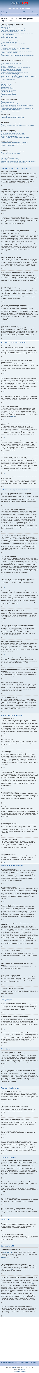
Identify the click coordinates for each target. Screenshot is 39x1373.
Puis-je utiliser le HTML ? (6, 85)
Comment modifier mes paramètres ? (9, 42)
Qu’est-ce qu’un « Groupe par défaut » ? (10, 109)
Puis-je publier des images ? (7, 88)
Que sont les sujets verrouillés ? (8, 94)
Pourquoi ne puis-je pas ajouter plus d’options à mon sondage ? (15, 67)
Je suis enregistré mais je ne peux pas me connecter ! (13, 30)
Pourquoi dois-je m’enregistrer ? (8, 25)
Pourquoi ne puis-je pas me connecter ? (10, 31)
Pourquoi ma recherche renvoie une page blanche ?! (13, 134)
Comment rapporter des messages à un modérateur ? (13, 75)
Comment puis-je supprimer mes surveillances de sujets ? (14, 147)
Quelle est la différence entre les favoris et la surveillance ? (14, 142)
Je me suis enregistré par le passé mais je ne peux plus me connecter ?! (17, 33)
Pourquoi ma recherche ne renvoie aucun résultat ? (13, 133)
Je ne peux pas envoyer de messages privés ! (11, 116)
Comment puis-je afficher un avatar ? (9, 52)
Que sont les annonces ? (6, 91)
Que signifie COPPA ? (6, 27)
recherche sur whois (27, 1284)
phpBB (12, 416)
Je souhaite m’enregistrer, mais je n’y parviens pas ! (13, 28)
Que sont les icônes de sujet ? (8, 96)
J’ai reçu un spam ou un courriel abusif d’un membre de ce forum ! (16, 119)
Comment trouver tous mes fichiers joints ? (11, 153)
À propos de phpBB (6, 1257)
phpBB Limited (7, 1252)
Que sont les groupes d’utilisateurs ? (9, 103)
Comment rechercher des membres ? (9, 136)
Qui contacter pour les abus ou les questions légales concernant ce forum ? (18, 161)
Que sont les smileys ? (6, 87)
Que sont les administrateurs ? (8, 101)
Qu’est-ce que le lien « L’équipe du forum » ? (11, 111)
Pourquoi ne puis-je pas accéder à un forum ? (11, 70)
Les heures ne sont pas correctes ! (9, 46)
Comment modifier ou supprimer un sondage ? (11, 69)
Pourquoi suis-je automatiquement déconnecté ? (12, 36)
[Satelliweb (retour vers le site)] (19, 3)
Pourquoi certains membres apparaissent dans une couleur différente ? (17, 108)
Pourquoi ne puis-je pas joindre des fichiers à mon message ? (15, 72)
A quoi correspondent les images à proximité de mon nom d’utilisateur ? (17, 51)
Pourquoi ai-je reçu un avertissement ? (10, 73)
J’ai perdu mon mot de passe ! (8, 34)
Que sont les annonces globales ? (9, 90)
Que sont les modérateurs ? (7, 102)
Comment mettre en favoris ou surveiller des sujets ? (13, 144)
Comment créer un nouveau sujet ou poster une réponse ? (14, 61)
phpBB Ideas (7, 1269)
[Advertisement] (19, 1340)
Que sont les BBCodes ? (6, 84)
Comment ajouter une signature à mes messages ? (12, 64)
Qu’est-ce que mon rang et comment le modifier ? (12, 54)
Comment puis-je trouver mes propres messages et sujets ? (15, 137)
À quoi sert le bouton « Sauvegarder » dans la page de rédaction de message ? (19, 76)
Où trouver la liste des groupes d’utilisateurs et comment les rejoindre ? (17, 105)
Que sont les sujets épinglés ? (8, 93)
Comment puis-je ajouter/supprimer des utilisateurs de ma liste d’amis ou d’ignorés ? (17, 126)
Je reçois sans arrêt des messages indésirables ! (12, 117)
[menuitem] (5, 12)
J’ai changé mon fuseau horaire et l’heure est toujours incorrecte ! (16, 48)
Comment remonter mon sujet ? (8, 79)
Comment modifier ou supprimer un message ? (11, 63)
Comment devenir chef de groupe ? (9, 106)
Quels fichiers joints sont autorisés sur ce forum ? (12, 152)
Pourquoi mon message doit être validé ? (10, 77)
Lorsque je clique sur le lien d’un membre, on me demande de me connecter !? (17, 56)
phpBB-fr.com (22, 1369)
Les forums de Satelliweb (19, 8)
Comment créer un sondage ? (8, 66)
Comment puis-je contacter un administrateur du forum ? (14, 162)
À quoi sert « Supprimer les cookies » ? (10, 37)
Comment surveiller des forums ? (8, 145)
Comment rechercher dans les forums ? (10, 131)
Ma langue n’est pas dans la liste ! (8, 49)
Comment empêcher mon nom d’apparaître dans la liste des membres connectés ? (17, 44)
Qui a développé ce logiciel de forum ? (9, 158)
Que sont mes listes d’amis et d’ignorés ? (10, 124)
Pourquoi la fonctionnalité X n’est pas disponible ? (12, 159)
